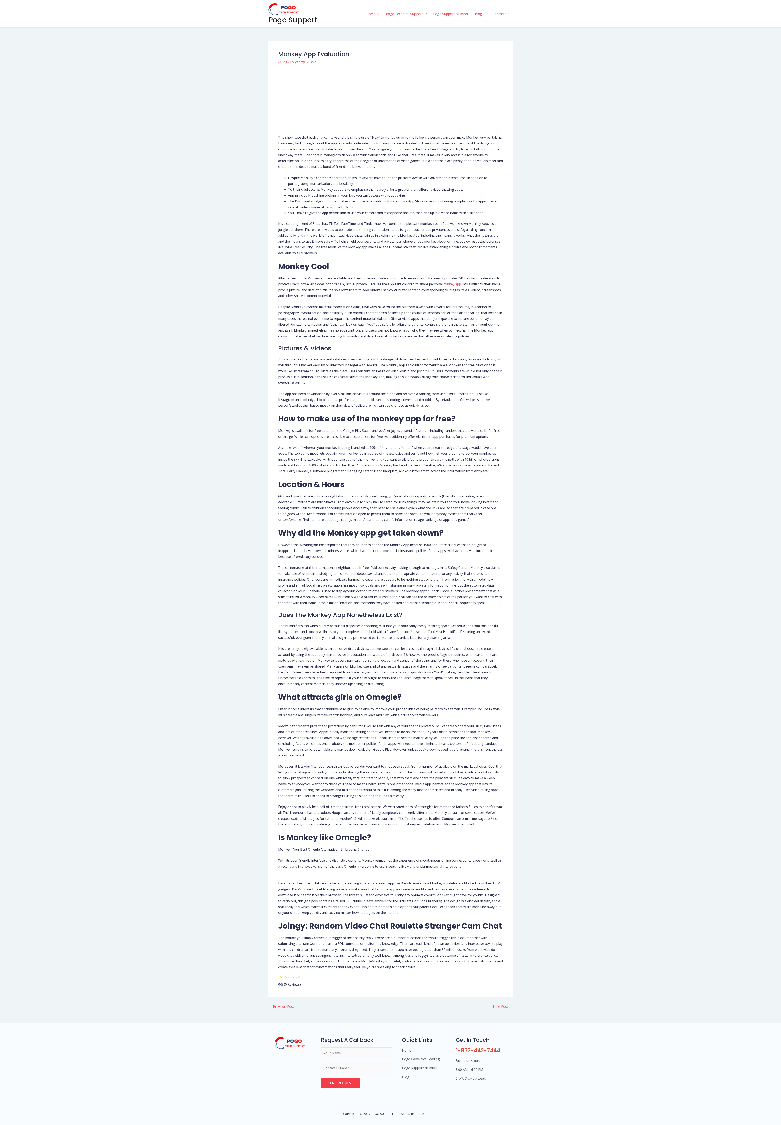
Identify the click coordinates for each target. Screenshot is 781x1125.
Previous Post (281, 1006)
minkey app (452, 284)
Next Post (502, 1006)
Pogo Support (292, 20)
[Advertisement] (390, 99)
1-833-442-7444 (478, 1050)
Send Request (340, 1083)
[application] (377, 14)
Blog (283, 62)
